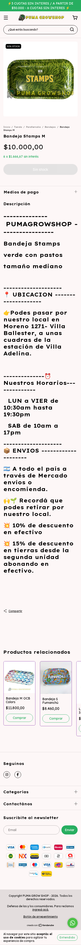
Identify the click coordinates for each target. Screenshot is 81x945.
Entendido (67, 937)
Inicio (6, 126)
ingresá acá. (40, 909)
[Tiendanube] (41, 926)
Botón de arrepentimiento (40, 916)
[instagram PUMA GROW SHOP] (6, 774)
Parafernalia (33, 126)
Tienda (18, 126)
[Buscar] (72, 29)
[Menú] (6, 18)
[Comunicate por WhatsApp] (73, 923)
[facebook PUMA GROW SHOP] (17, 774)
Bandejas (50, 126)
